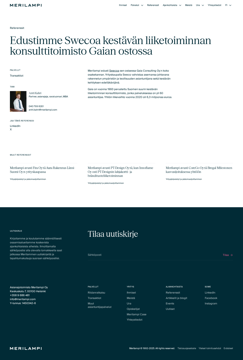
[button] (137, 5)
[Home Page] (26, 5)
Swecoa (114, 70)
